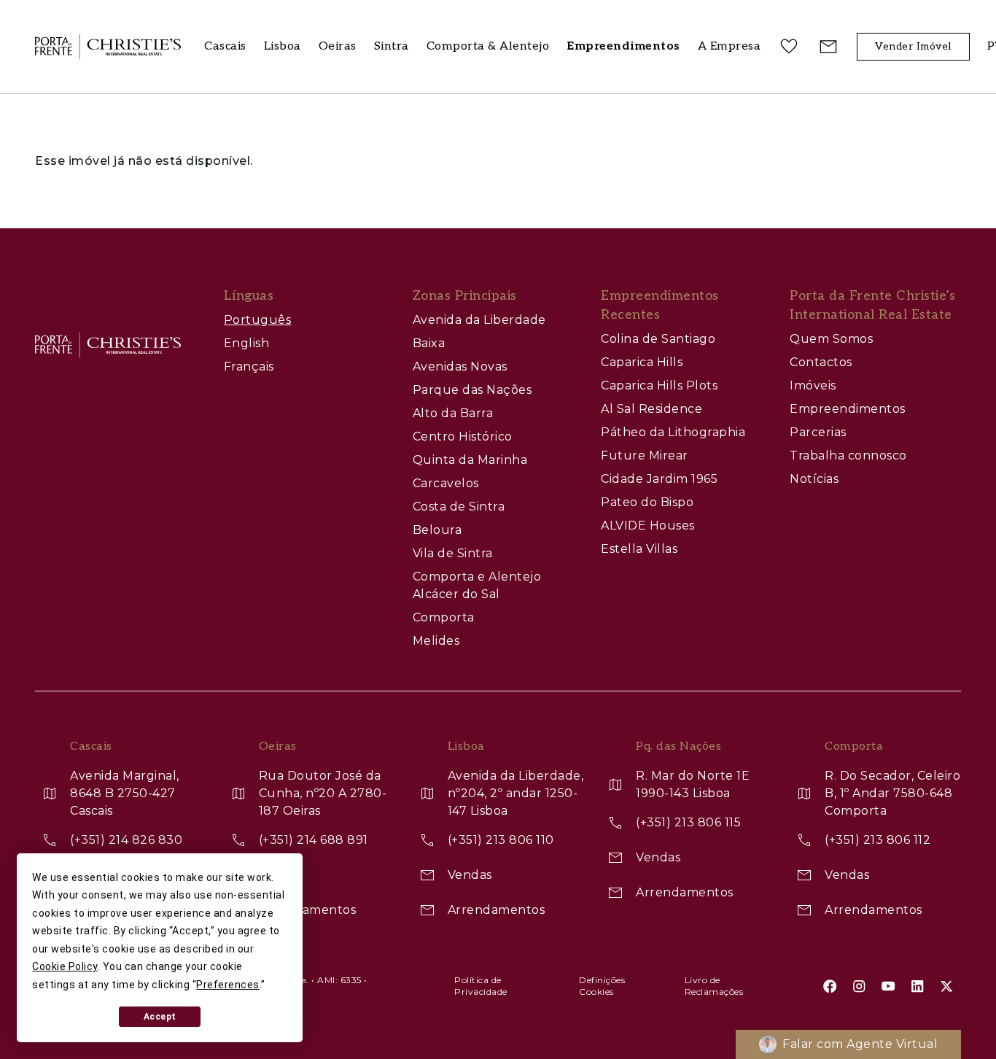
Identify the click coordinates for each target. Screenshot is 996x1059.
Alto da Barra (453, 413)
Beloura (437, 530)
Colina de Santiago (658, 339)
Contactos (821, 362)
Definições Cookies (602, 985)
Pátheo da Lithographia (673, 432)
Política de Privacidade (480, 985)
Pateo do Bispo (647, 502)
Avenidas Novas (460, 366)
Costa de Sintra (459, 506)
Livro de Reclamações (714, 985)
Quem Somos (831, 339)
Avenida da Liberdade (479, 320)
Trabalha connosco (848, 455)
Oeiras (338, 46)
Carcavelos (446, 483)
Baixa (429, 343)
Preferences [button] (228, 984)
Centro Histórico (463, 436)
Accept (160, 1017)
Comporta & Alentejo (488, 46)
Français (249, 366)
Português (258, 320)
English (247, 343)
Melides (436, 641)
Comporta (444, 617)
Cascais (225, 46)
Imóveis (813, 385)
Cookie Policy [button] (65, 966)
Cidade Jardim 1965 (659, 479)
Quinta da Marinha (470, 460)
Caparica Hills (641, 362)
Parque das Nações (472, 390)
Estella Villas (639, 549)
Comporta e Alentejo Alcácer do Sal (477, 585)
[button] (729, 47)
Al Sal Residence (651, 409)
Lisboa (282, 46)
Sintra (391, 46)
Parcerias (818, 432)
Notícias (814, 479)
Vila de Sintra (453, 553)
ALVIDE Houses (648, 525)
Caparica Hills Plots (659, 385)
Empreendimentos (848, 409)
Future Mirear (644, 455)
